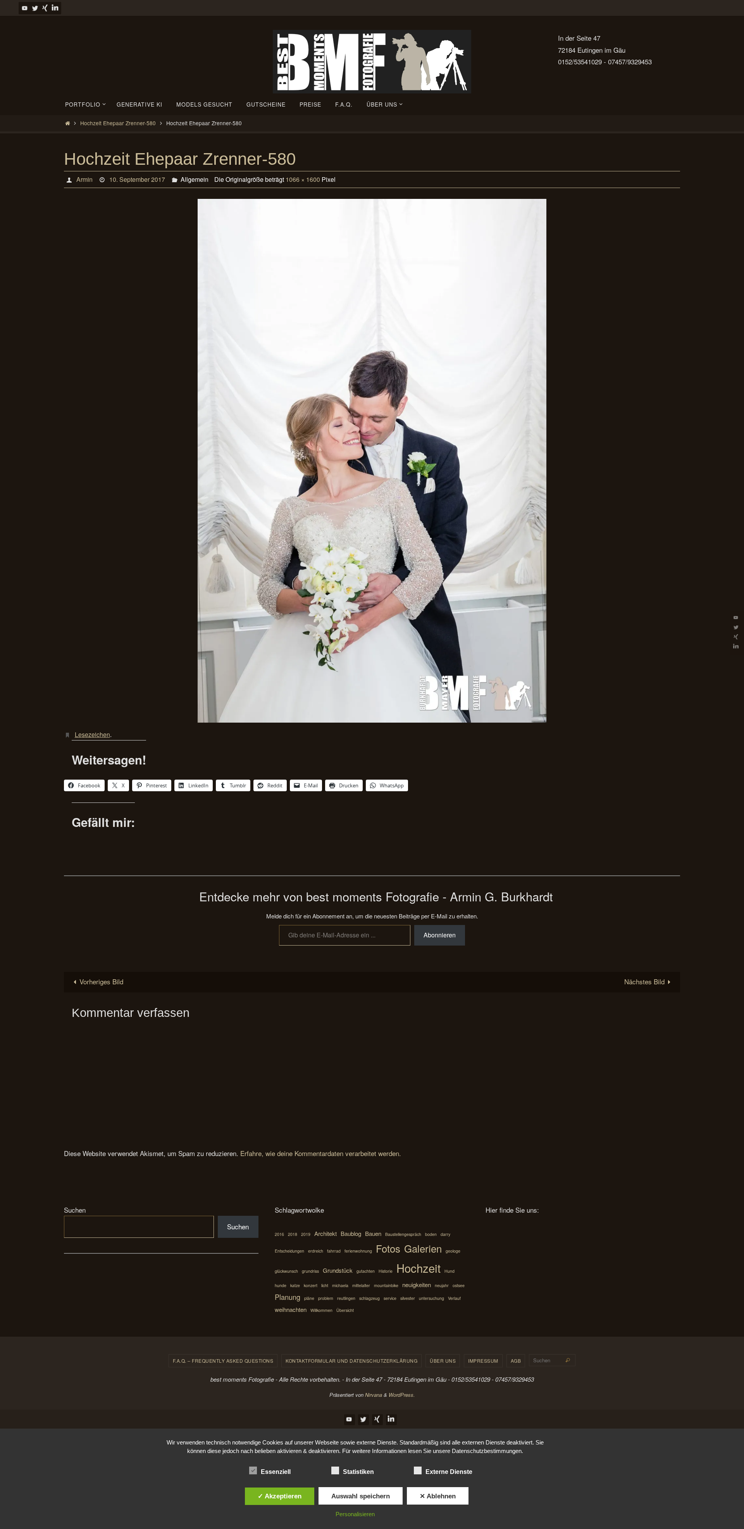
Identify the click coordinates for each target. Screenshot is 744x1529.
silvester (407, 1298)
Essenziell (276, 1472)
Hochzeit (418, 1268)
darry (445, 1234)
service (390, 1298)
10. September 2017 (137, 179)
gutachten (365, 1271)
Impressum (483, 1360)
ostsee (459, 1285)
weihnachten (291, 1309)
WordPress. (402, 1394)
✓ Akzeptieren (279, 1496)
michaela (340, 1285)
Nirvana (373, 1394)
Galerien (423, 1248)
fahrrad (334, 1251)
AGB (516, 1360)
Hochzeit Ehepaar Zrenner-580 (118, 123)
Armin (84, 179)
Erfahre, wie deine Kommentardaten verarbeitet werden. (320, 1153)
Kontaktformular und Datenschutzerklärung (351, 1360)
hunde (280, 1285)
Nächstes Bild (644, 981)
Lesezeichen (92, 734)
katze (295, 1285)
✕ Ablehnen (438, 1496)
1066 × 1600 (303, 179)
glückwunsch (286, 1271)
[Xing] (45, 8)
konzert (310, 1285)
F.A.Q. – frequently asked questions (223, 1360)
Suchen (75, 1210)
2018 (292, 1234)
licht (324, 1285)
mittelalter (361, 1285)
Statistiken (358, 1472)
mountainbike (386, 1285)
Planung (287, 1297)
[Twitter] (35, 8)
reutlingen (346, 1298)
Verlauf (454, 1298)
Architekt (325, 1233)
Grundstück (338, 1270)
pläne (309, 1298)
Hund (449, 1271)
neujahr (442, 1285)
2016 (279, 1234)
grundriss (310, 1271)
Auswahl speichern (360, 1496)
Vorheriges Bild (101, 981)
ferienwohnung (358, 1251)
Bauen (373, 1233)
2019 (305, 1234)
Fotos (388, 1248)
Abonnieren (440, 934)
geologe (453, 1251)
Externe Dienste (448, 1472)
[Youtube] (25, 8)
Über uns (443, 1360)
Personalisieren (355, 1514)
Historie (386, 1271)
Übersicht (345, 1310)
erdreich (315, 1251)
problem (325, 1298)
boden (431, 1234)
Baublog (351, 1233)
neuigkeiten (416, 1284)
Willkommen (321, 1310)
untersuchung (431, 1298)
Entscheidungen (289, 1251)
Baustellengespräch (403, 1234)
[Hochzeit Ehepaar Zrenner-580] (372, 461)
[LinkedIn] (55, 8)
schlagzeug (369, 1298)
